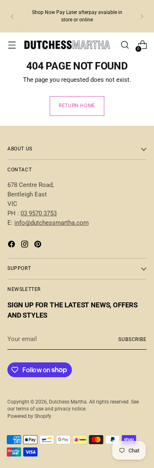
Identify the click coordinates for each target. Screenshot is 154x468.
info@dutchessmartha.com (51, 222)
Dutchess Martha (68, 402)
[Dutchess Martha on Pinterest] (39, 245)
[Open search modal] (124, 45)
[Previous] (12, 16)
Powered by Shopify (29, 416)
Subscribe (132, 339)
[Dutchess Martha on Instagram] (25, 245)
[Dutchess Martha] (68, 45)
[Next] (142, 16)
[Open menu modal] (11, 45)
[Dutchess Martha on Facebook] (12, 245)
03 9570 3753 (39, 213)
